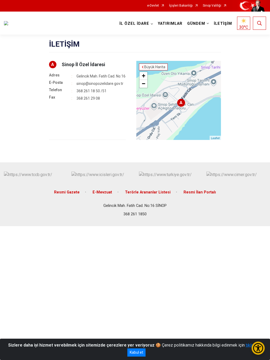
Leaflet (215, 138)
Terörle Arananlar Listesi (148, 192)
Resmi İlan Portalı (200, 192)
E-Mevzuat (102, 192)
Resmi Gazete (67, 192)
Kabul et (136, 352)
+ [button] (143, 75)
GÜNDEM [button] (196, 23)
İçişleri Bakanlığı (181, 5)
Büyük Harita (154, 67)
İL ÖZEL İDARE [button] (134, 23)
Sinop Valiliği (212, 5)
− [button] (143, 83)
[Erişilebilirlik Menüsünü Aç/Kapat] (258, 348)
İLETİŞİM (223, 23)
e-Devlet (153, 5)
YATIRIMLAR (170, 23)
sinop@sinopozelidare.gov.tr (99, 83)
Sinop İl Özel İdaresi (83, 64)
